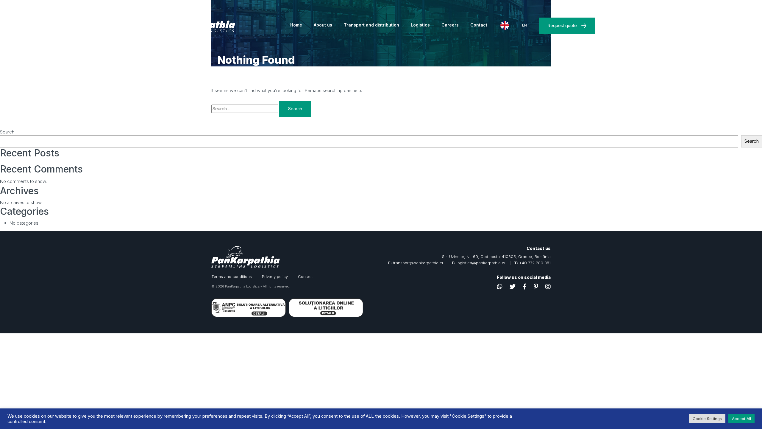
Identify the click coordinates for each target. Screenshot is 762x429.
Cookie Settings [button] (707, 418)
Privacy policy (275, 276)
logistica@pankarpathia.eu (482, 262)
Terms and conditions (231, 276)
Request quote (562, 25)
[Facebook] (525, 286)
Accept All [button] (741, 418)
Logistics (420, 24)
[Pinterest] (536, 286)
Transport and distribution (371, 24)
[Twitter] (513, 286)
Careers (450, 24)
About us (323, 24)
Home (296, 24)
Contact (478, 24)
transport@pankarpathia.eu (418, 262)
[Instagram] (548, 286)
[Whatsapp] (499, 286)
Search (7, 132)
